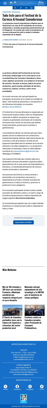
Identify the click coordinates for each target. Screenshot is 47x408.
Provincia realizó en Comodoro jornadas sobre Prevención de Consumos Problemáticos (33, 322)
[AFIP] (23, 398)
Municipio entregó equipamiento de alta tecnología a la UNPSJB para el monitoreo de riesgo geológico (34, 292)
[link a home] (21, 3)
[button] (41, 3)
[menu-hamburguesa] (5, 3)
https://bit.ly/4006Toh (13, 107)
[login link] (11, 3)
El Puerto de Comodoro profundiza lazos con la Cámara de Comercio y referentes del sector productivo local (12, 322)
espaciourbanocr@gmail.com (24, 151)
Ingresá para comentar (23, 222)
